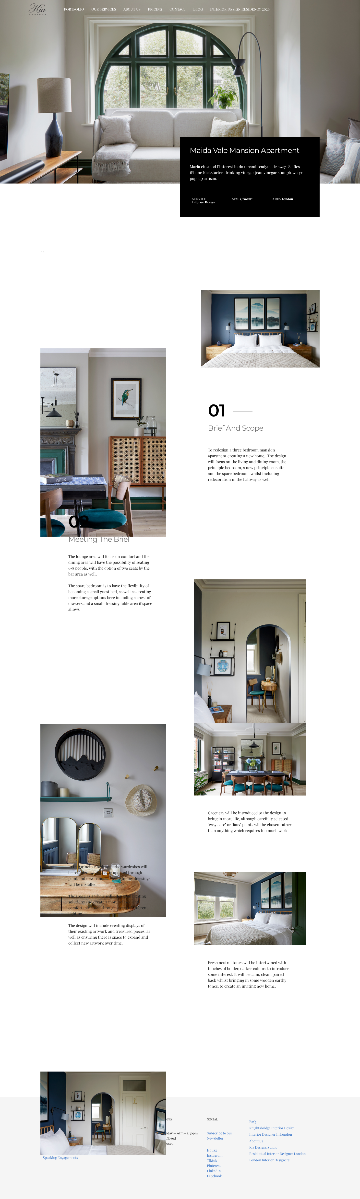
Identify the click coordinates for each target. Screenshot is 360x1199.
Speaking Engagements (60, 1157)
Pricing (155, 9)
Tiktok (212, 1160)
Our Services (103, 9)
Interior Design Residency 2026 (240, 9)
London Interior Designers (269, 1160)
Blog (198, 9)
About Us (132, 9)
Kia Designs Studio (263, 1147)
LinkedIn (214, 1170)
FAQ (252, 1121)
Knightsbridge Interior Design (271, 1128)
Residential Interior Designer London (277, 1153)
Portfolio (74, 9)
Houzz (212, 1150)
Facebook (214, 1176)
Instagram (214, 1155)
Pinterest (214, 1165)
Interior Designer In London (270, 1134)
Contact (177, 9)
